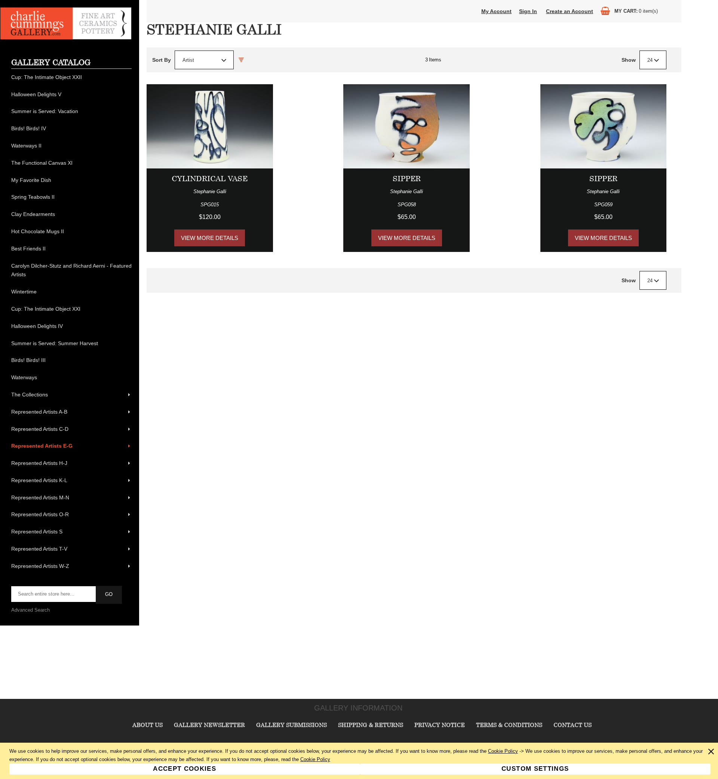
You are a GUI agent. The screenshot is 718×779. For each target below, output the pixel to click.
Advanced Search (30, 610)
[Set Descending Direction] (241, 60)
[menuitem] (71, 77)
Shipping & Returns (370, 724)
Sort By (161, 60)
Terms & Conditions (509, 724)
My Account (496, 11)
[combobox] (204, 60)
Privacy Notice (439, 724)
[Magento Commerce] (65, 37)
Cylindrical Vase (210, 178)
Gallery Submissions (291, 724)
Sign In (528, 11)
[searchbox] (54, 594)
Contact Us (572, 724)
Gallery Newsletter (209, 724)
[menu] (71, 322)
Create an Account (569, 11)
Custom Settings (535, 768)
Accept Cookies (184, 768)
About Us (147, 724)
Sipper (407, 178)
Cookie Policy (503, 751)
